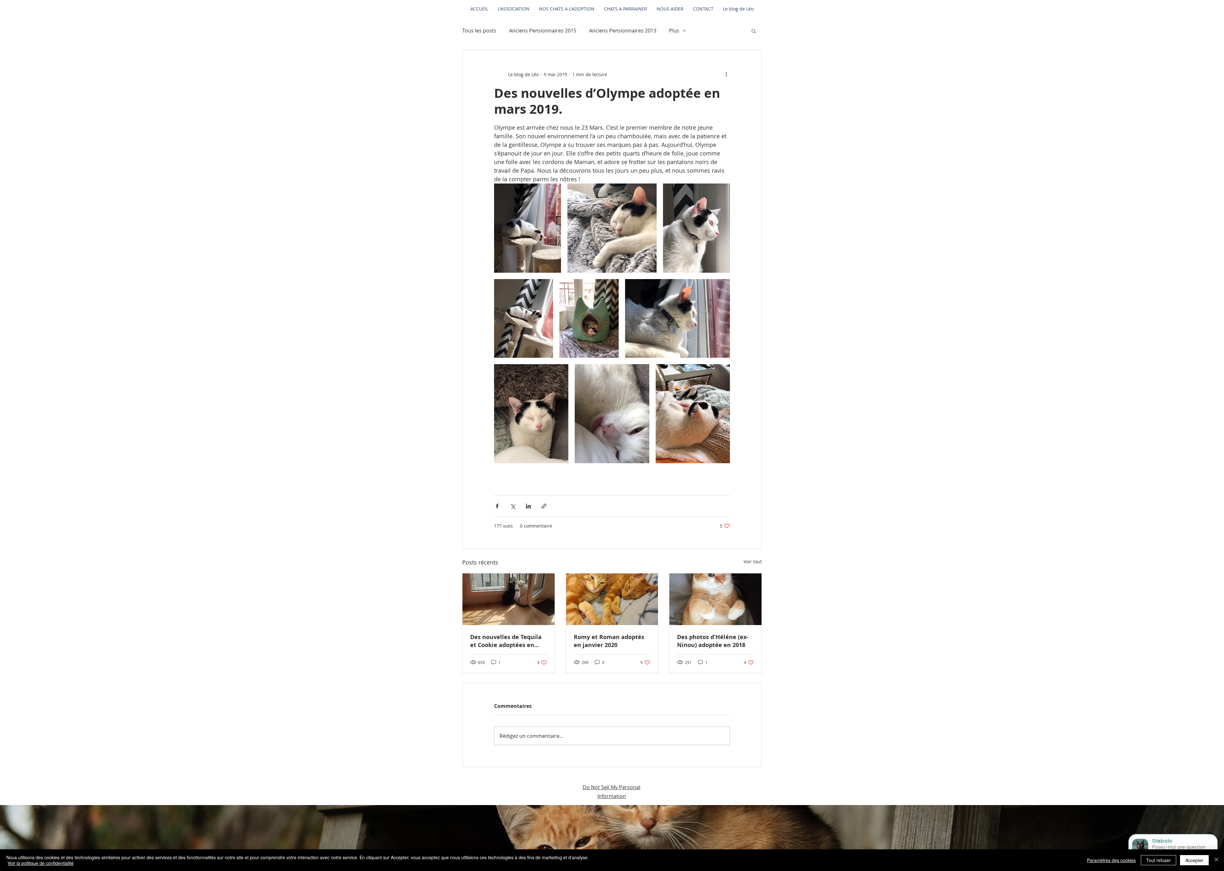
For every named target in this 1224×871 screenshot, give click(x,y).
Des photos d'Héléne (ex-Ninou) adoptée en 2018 (712, 641)
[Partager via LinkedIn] (528, 506)
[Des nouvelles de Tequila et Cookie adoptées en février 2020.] (509, 599)
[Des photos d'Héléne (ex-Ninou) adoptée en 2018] (715, 599)
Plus (674, 30)
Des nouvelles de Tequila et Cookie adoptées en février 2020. (506, 641)
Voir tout (753, 561)
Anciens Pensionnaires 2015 (542, 30)
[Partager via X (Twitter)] (513, 506)
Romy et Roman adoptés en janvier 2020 (609, 641)
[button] (754, 30)
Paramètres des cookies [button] (1111, 860)
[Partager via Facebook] (497, 506)
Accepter (1194, 860)
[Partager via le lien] (544, 506)
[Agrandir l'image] (527, 228)
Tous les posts (479, 30)
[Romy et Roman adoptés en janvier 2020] (612, 599)
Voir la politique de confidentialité (41, 863)
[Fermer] (1216, 860)
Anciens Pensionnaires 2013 (622, 30)
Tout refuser (1158, 860)
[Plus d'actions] (726, 74)
